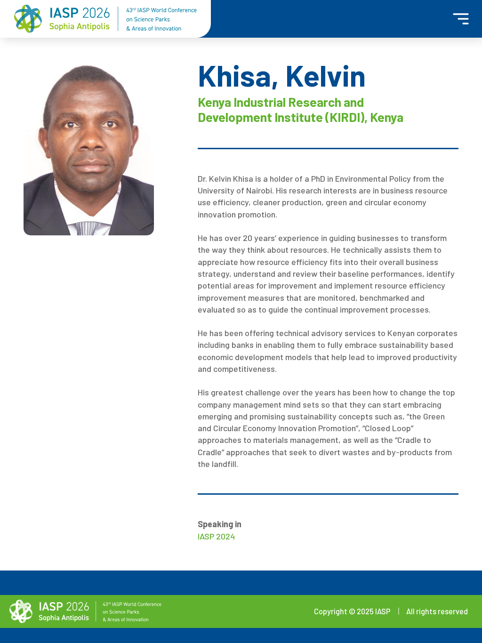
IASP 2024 (216, 536)
